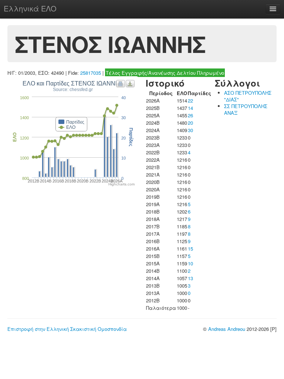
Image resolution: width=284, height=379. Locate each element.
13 (190, 278)
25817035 (90, 72)
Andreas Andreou (226, 328)
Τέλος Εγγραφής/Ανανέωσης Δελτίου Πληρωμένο (165, 72)
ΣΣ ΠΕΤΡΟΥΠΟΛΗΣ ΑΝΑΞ (245, 109)
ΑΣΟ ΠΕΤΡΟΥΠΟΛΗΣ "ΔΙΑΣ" (247, 96)
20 (190, 122)
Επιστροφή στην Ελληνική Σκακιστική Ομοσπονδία (67, 328)
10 (190, 263)
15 (190, 248)
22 (190, 100)
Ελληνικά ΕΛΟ (30, 8)
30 (190, 130)
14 (190, 107)
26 (190, 115)
